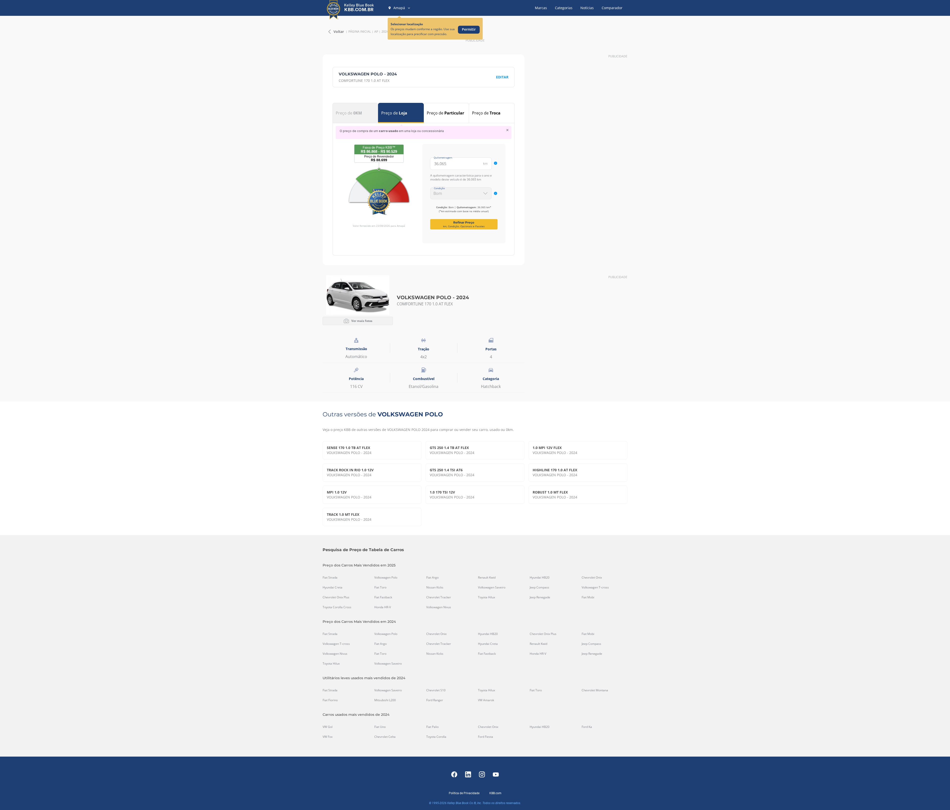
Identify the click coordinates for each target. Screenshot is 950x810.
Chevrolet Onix (592, 578)
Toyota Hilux (486, 597)
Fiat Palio (432, 727)
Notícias (587, 7)
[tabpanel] (423, 184)
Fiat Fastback (383, 597)
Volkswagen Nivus (438, 607)
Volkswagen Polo (385, 578)
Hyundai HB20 (539, 578)
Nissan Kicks (434, 587)
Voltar (338, 31)
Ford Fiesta (485, 737)
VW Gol (327, 727)
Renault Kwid (487, 578)
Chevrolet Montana (595, 690)
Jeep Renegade (540, 597)
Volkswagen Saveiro (491, 587)
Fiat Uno (380, 727)
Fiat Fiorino (330, 700)
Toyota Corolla (436, 737)
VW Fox (327, 737)
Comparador (612, 7)
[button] (399, 8)
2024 (384, 32)
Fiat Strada (330, 578)
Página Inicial (359, 32)
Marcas (541, 7)
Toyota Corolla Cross (337, 607)
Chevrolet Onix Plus (336, 597)
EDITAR (502, 77)
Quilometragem (443, 157)
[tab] (355, 113)
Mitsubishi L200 (385, 700)
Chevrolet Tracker (438, 597)
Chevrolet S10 (436, 690)
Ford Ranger (434, 700)
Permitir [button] (469, 29)
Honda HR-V (382, 607)
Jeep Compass (539, 587)
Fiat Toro (380, 587)
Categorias (563, 7)
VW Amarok (486, 700)
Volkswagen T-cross (595, 587)
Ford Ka (587, 727)
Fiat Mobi (588, 597)
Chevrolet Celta (385, 737)
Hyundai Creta (332, 587)
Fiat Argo (432, 578)
